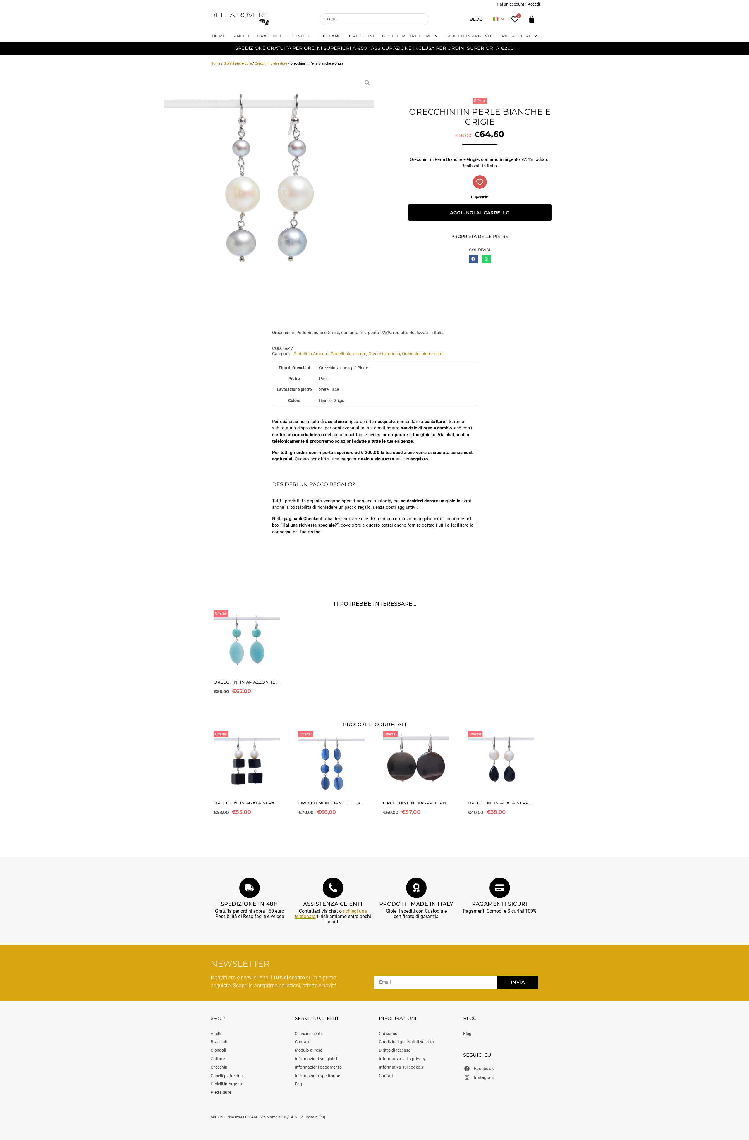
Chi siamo (388, 1033)
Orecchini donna (384, 353)
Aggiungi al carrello (480, 212)
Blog (476, 19)
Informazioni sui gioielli (317, 1058)
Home (219, 36)
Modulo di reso (309, 1050)
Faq (298, 1083)
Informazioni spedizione (317, 1075)
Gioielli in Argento (470, 36)
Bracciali (269, 36)
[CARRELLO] (531, 19)
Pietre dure (517, 36)
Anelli (241, 36)
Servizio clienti (308, 1033)
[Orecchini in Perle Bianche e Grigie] (269, 180)
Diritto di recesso (394, 1050)
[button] (473, 259)
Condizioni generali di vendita (406, 1041)
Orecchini (361, 36)
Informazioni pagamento (318, 1067)
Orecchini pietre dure (271, 63)
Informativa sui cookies (401, 1067)
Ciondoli (300, 36)
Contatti (302, 1041)
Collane (330, 36)
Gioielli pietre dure (407, 36)
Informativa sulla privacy (402, 1058)
